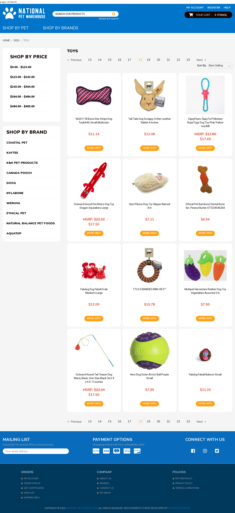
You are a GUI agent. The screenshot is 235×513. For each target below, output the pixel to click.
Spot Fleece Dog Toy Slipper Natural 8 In (149, 206)
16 (119, 60)
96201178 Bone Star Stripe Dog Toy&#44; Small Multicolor (94, 120)
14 (99, 60)
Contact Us (107, 488)
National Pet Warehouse (81, 508)
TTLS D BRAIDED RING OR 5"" (149, 289)
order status (32, 483)
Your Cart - (211, 15)
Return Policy (183, 478)
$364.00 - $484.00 (22, 96)
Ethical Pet (16, 213)
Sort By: (202, 65)
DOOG (11, 183)
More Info (94, 148)
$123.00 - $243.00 (22, 77)
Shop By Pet (15, 28)
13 (89, 60)
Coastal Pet (16, 143)
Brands (104, 483)
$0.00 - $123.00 (20, 67)
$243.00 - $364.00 (22, 87)
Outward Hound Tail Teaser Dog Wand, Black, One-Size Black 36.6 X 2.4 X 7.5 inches (94, 378)
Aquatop (13, 233)
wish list (29, 492)
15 (109, 60)
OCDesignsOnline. (179, 508)
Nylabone (15, 193)
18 (140, 60)
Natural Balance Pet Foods (30, 223)
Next (199, 60)
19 (148, 60)
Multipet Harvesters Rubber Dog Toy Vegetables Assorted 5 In (205, 291)
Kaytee (12, 153)
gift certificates (34, 488)
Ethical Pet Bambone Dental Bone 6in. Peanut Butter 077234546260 (205, 206)
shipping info (32, 497)
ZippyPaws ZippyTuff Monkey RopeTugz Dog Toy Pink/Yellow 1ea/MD (205, 122)
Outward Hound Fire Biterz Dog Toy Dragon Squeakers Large (94, 206)
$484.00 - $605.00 (22, 106)
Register (213, 7)
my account (195, 7)
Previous (76, 60)
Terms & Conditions (187, 488)
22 (178, 60)
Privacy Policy (183, 483)
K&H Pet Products (22, 163)
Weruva (13, 203)
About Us (105, 478)
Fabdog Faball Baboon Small (205, 374)
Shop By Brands (60, 28)
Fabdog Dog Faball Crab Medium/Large (94, 291)
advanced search (109, 18)
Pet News (105, 492)
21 (168, 60)
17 (129, 60)
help (227, 7)
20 (158, 60)
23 (188, 60)
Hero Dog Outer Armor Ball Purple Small (149, 376)
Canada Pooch (19, 173)
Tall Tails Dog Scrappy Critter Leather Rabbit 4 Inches (149, 120)
